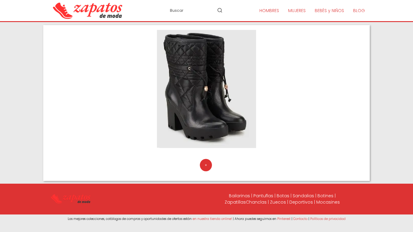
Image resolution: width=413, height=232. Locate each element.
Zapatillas (235, 202)
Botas (283, 196)
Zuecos (278, 202)
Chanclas (256, 202)
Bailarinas (239, 196)
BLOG (359, 11)
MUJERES (297, 11)
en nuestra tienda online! (212, 219)
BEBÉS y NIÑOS (329, 11)
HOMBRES (269, 11)
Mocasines (328, 202)
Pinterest (284, 219)
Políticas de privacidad (328, 219)
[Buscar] (219, 10)
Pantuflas (263, 196)
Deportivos (301, 202)
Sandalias (303, 196)
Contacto (300, 219)
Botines (325, 196)
